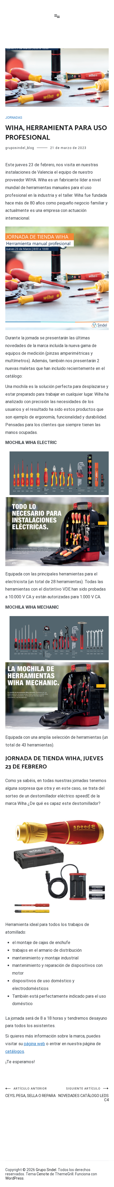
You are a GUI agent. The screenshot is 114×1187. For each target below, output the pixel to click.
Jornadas (13, 117)
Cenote (43, 1174)
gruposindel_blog (19, 148)
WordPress (14, 1178)
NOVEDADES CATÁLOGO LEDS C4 (83, 1094)
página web (34, 1043)
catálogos (14, 1051)
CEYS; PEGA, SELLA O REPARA (30, 1092)
